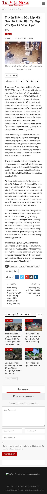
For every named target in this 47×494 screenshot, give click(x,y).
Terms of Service (10, 490)
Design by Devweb (36, 490)
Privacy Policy (23, 490)
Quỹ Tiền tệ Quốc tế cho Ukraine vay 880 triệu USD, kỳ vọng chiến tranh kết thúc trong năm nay (14, 296)
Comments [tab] (24, 389)
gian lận (22, 266)
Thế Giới (8, 34)
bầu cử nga (14, 266)
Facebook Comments (25, 396)
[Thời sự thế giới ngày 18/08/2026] (33, 354)
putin (37, 266)
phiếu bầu (30, 266)
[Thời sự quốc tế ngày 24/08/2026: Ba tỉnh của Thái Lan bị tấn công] (33, 325)
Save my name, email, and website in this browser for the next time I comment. (23, 447)
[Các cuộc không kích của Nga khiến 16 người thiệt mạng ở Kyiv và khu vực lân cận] (13, 354)
